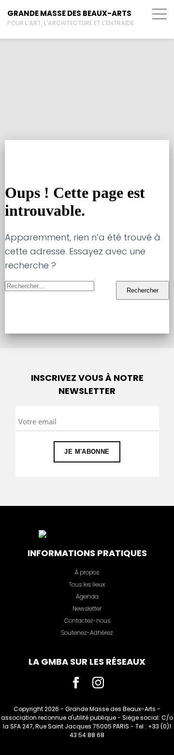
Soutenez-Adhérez (87, 633)
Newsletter (87, 608)
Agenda (87, 596)
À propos (87, 572)
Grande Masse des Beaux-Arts (69, 13)
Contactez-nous (87, 620)
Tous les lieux (87, 584)
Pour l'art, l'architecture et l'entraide (70, 23)
